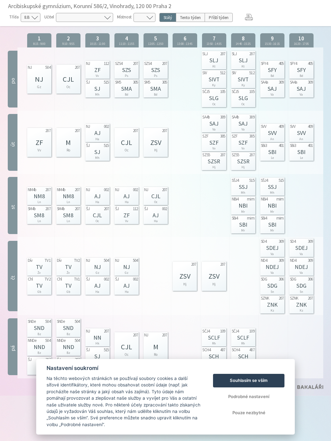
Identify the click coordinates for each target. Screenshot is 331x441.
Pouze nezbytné (248, 412)
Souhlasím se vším (249, 380)
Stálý (168, 17)
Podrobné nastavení (248, 396)
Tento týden (190, 17)
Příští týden (219, 17)
